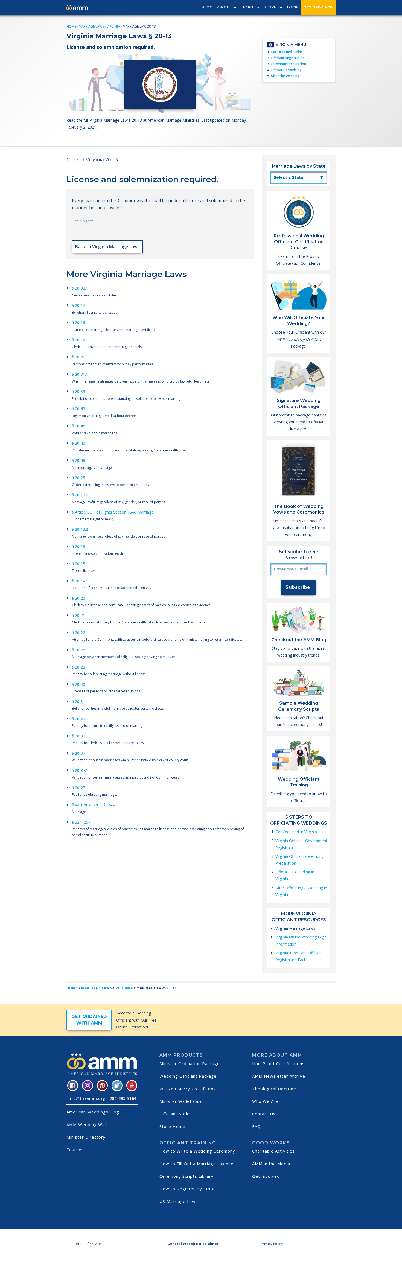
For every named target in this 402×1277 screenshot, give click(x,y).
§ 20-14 (78, 305)
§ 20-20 (78, 598)
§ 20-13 (78, 546)
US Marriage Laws (178, 1201)
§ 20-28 (78, 667)
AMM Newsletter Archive (278, 1076)
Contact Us (264, 1113)
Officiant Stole (174, 1113)
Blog (207, 7)
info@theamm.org (86, 1098)
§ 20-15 (78, 563)
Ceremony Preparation (288, 64)
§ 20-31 (78, 701)
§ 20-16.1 (80, 339)
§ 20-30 (78, 684)
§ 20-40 (78, 443)
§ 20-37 (78, 753)
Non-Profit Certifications (278, 1063)
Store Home (172, 1126)
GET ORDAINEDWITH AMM (89, 1020)
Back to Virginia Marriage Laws (107, 247)
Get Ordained (318, 7)
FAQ (256, 1126)
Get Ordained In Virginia (296, 831)
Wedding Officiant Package (188, 1076)
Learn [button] (247, 7)
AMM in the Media (271, 1163)
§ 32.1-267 (81, 822)
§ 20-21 (78, 615)
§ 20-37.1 (80, 770)
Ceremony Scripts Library (186, 1176)
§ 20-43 (78, 408)
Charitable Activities (273, 1151)
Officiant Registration (288, 58)
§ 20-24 (78, 718)
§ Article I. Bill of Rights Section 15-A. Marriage (112, 512)
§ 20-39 (78, 391)
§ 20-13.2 (80, 494)
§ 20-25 (78, 357)
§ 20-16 (78, 322)
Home (71, 26)
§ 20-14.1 (80, 581)
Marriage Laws (91, 26)
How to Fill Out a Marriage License (196, 1163)
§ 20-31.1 (80, 374)
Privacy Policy (272, 1243)
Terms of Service (87, 1243)
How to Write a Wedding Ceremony (197, 1151)
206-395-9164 (123, 1098)
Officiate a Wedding (286, 70)
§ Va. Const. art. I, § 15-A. (94, 804)
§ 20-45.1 (80, 425)
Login (293, 7)
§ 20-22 (78, 632)
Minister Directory (86, 1137)
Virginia (113, 26)
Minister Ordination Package (189, 1063)
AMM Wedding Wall (86, 1124)
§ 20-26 (78, 649)
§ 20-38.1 (80, 288)
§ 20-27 (78, 787)
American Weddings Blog (92, 1112)
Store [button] (270, 7)
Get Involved (266, 1176)
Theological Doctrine (274, 1088)
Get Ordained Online (287, 51)
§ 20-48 (78, 460)
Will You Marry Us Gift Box (187, 1088)
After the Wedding (285, 76)
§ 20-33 (78, 736)
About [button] (224, 7)
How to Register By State (187, 1188)
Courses (75, 1149)
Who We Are (265, 1101)
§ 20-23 (78, 477)
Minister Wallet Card (181, 1101)
